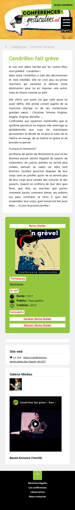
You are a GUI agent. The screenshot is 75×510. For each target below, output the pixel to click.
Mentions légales (37, 483)
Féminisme (16, 284)
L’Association (37, 492)
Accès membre (63, 4)
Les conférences (38, 487)
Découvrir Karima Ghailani (37, 325)
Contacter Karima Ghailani (37, 319)
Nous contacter (37, 496)
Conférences (19, 46)
